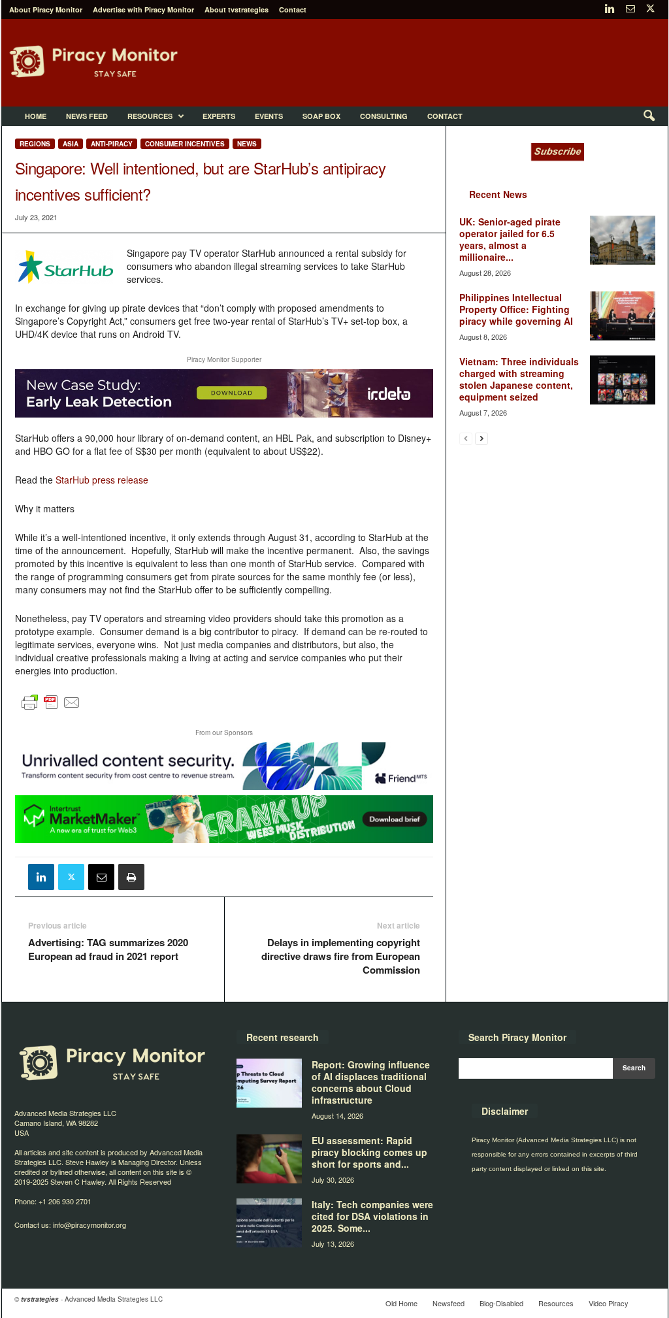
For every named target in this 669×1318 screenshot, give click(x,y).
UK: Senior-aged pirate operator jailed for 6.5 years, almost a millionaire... (510, 239)
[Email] (101, 877)
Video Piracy (608, 1303)
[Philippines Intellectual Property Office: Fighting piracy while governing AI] (622, 315)
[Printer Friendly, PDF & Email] (51, 707)
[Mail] (630, 9)
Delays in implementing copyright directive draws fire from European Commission (340, 956)
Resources (149, 116)
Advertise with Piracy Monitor (143, 9)
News (247, 143)
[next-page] (481, 438)
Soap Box (321, 116)
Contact (292, 9)
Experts (219, 116)
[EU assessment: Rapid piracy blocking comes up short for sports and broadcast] (269, 1158)
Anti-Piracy (112, 143)
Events (269, 116)
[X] (651, 9)
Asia (70, 143)
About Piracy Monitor (45, 9)
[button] (648, 116)
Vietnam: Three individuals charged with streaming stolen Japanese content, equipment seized (519, 379)
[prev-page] (465, 438)
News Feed (87, 116)
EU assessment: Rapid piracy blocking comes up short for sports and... (369, 1152)
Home (35, 116)
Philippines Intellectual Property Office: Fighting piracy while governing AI (516, 309)
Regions (35, 143)
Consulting (384, 116)
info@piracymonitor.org (89, 1224)
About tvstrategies (236, 9)
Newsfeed (448, 1303)
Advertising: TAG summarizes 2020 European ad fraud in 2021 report (108, 949)
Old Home (401, 1303)
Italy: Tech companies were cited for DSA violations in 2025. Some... (372, 1216)
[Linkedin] (610, 9)
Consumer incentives (185, 143)
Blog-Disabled (501, 1303)
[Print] (131, 877)
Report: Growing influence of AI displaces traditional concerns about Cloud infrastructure (371, 1082)
